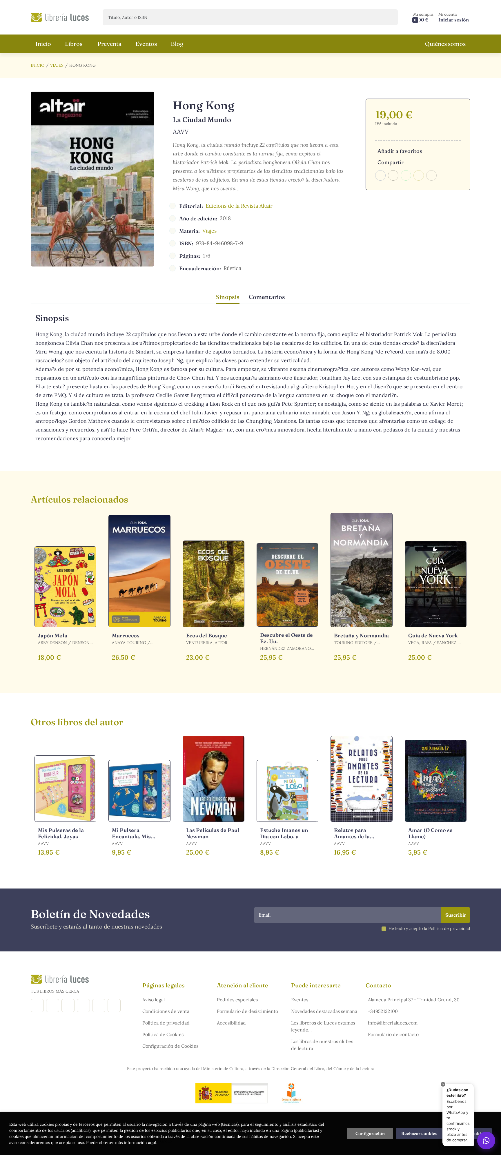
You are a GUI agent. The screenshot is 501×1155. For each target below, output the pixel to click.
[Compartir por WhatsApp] (406, 175)
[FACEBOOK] (37, 1005)
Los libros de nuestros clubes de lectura (322, 1044)
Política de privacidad (166, 1023)
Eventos (299, 999)
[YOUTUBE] (98, 1005)
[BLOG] (83, 1005)
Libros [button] (73, 43)
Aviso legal (153, 999)
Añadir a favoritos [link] (399, 151)
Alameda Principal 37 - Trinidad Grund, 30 (414, 999)
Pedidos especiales (237, 999)
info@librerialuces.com (393, 1023)
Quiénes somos (445, 43)
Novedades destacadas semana (324, 1011)
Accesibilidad (231, 1023)
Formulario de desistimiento (247, 1011)
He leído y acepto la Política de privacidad (429, 928)
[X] (68, 1005)
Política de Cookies (163, 1034)
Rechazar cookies (419, 1133)
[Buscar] (388, 17)
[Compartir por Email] (418, 175)
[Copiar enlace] (431, 175)
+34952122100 (383, 1011)
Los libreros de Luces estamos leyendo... (323, 1026)
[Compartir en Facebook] (380, 175)
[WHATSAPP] (114, 1005)
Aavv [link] (181, 131)
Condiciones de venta (165, 1011)
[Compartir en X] (393, 175)
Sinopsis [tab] (227, 296)
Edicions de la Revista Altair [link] (239, 205)
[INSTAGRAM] (52, 1005)
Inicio (37, 65)
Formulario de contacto (393, 1034)
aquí (152, 1142)
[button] (423, 17)
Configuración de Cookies (170, 1046)
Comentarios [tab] (267, 296)
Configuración (370, 1133)
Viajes (56, 65)
